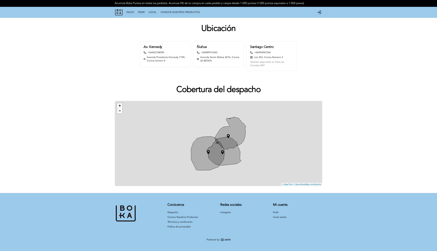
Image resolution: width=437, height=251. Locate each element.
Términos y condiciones (179, 222)
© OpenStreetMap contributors (307, 184)
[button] (228, 136)
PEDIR (141, 12)
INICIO (130, 12)
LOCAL (153, 12)
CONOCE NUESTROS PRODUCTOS (180, 12)
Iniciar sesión (280, 217)
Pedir (276, 212)
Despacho (172, 212)
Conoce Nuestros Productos (182, 217)
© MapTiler (287, 184)
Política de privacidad (179, 227)
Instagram (225, 212)
